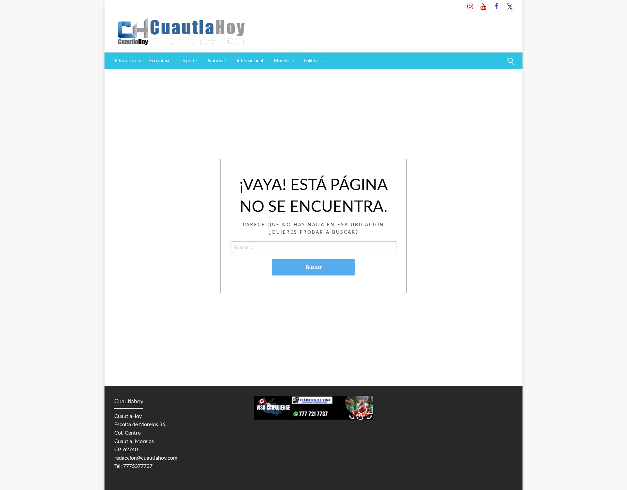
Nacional (217, 61)
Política (311, 61)
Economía (159, 61)
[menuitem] (126, 61)
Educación (125, 61)
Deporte (188, 61)
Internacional (250, 61)
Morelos (282, 61)
